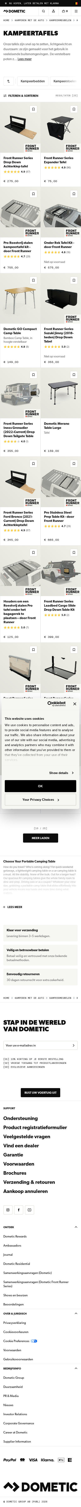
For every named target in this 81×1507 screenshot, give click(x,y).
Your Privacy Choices (38, 799)
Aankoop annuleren (25, 1191)
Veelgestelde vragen (26, 1136)
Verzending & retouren (29, 1182)
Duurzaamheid (13, 1387)
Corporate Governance (31, 1423)
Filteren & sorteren (23, 95)
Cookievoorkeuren (15, 1332)
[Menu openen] (76, 11)
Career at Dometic (28, 1432)
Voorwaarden (18, 1164)
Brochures (37, 1173)
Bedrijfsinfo (12, 1368)
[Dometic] (14, 11)
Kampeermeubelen (60, 20)
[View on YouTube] (29, 1209)
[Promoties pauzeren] (5, 3)
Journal (8, 1255)
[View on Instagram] (7, 1209)
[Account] (53, 11)
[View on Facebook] (18, 1209)
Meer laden (40, 838)
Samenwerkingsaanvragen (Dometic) (27, 1273)
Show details (58, 773)
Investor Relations (28, 1414)
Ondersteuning (20, 1118)
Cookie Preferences (16, 1341)
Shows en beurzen (15, 1295)
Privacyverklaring (14, 1323)
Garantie (13, 1155)
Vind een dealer (21, 1146)
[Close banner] (74, 703)
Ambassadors (12, 1245)
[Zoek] (43, 11)
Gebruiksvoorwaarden (18, 1359)
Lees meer (25, 59)
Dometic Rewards (15, 1236)
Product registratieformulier (35, 1127)
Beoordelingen (13, 1304)
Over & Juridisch (15, 1313)
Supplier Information (17, 1441)
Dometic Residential (29, 1264)
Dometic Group (26, 1378)
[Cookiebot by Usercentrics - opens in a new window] (49, 704)
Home (6, 20)
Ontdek (8, 1227)
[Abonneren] (73, 1045)
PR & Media (24, 1396)
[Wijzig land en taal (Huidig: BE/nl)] (76, 3)
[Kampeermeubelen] (8, 81)
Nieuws (21, 1405)
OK (40, 786)
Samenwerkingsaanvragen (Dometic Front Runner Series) (36, 1284)
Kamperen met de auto (29, 20)
